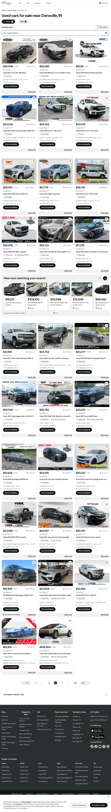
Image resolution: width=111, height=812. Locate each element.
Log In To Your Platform (98, 720)
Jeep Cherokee (62, 781)
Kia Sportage (98, 767)
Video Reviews (24, 745)
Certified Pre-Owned (9, 724)
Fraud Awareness (84, 794)
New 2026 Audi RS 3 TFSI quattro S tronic (80, 304)
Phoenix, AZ (76, 727)
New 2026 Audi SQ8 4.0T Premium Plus (35, 304)
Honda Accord (24, 774)
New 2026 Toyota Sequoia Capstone (13, 304)
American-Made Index (26, 741)
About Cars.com (17, 794)
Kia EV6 (96, 781)
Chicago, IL (76, 716)
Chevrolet (78, 763)
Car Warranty (59, 729)
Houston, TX (77, 720)
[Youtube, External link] (100, 746)
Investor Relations (42, 794)
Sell (28, 3)
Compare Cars (24, 730)
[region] (55, 803)
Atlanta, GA (76, 731)
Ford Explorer (42, 781)
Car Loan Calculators (62, 716)
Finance (48, 3)
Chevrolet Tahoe (80, 780)
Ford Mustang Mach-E (45, 778)
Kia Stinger (97, 774)
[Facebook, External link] (96, 746)
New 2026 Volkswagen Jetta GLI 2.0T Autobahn (59, 304)
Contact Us (29, 794)
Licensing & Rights (67, 794)
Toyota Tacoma (6, 774)
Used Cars (5, 716)
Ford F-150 (42, 774)
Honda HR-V (24, 781)
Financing (5, 748)
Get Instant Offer (43, 720)
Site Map (58, 740)
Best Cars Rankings (25, 734)
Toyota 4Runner (7, 781)
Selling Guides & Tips (44, 729)
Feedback (96, 794)
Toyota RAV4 (6, 767)
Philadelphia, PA (78, 734)
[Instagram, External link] (103, 746)
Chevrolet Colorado (81, 784)
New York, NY (77, 738)
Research (37, 3)
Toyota (4, 763)
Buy (20, 3)
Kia (95, 763)
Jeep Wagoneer (62, 774)
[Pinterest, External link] (107, 746)
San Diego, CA (77, 741)
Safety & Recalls (24, 737)
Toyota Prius (6, 771)
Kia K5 (96, 778)
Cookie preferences (79, 805)
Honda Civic (24, 771)
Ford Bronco (42, 771)
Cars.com (18, 804)
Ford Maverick (43, 767)
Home (4, 10)
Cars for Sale (12, 10)
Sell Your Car (41, 716)
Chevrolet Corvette (81, 767)
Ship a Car (58, 726)
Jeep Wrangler (62, 767)
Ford (40, 763)
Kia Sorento (97, 771)
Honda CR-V (24, 767)
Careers (55, 794)
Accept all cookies (98, 805)
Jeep (58, 763)
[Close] (108, 796)
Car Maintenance (60, 737)
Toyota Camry (6, 778)
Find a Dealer (6, 733)
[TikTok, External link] (92, 746)
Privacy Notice (26, 802)
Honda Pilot (24, 778)
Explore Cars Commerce (98, 716)
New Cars (5, 720)
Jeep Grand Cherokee (64, 771)
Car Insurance (59, 733)
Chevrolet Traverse (81, 776)
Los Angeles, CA (78, 724)
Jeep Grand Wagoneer (64, 778)
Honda (22, 763)
